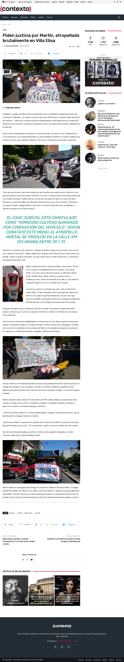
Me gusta (90, 37)
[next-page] (8, 609)
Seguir (103, 37)
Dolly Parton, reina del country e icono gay (107, 146)
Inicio (4, 24)
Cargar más (102, 168)
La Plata (19, 513)
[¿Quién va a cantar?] (15, 590)
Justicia (12, 513)
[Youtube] (31, 559)
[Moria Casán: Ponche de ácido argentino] (90, 158)
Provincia (41, 594)
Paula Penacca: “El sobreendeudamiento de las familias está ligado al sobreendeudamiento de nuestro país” (67, 599)
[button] (119, 17)
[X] (120, 1)
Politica (67, 592)
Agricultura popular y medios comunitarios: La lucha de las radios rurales (19, 541)
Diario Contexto (12, 46)
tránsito (37, 513)
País (9, 24)
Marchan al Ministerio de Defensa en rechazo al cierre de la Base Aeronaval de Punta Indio (41, 600)
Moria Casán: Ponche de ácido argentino (108, 159)
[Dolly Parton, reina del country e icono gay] (90, 144)
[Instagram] (117, 1)
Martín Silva (29, 513)
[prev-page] (4, 609)
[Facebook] (114, 1)
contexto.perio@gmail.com (67, 641)
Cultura (15, 600)
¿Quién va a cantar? (15, 603)
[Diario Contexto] (12, 557)
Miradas (101, 155)
